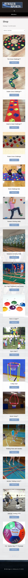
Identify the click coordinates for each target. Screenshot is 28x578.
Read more (14, 62)
